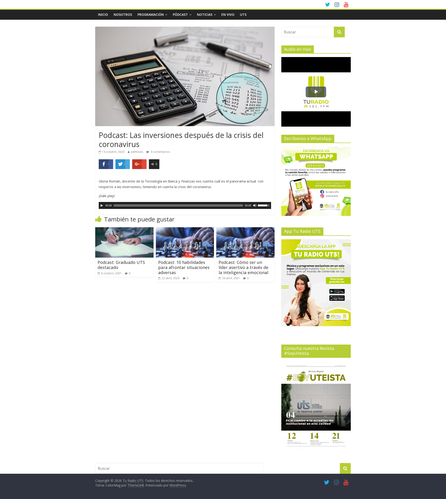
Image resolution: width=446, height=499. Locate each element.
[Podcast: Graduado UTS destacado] (124, 230)
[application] (185, 205)
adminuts (137, 152)
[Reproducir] (102, 205)
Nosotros (123, 14)
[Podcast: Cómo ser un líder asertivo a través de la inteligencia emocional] (245, 230)
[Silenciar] (255, 205)
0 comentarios (160, 152)
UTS (243, 14)
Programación (151, 14)
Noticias (204, 14)
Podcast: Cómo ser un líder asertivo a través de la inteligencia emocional (243, 267)
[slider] (264, 205)
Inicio (103, 14)
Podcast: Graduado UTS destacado (121, 264)
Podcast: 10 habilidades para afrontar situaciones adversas (184, 267)
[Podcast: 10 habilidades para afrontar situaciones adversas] (185, 230)
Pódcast (180, 14)
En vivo (227, 14)
